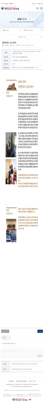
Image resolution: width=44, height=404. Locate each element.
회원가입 (40, 3)
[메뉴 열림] (41, 8)
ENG (12, 3)
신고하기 (6, 331)
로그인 (34, 3)
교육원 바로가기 (20, 394)
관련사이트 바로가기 (34, 394)
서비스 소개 (32, 381)
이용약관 (11, 381)
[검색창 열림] (37, 8)
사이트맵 (5, 3)
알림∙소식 (6, 30)
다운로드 (35, 67)
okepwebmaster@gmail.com (24, 386)
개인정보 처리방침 (21, 381)
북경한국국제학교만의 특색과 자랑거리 (22, 369)
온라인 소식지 (28, 30)
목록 (40, 331)
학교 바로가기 (7, 394)
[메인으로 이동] (10, 8)
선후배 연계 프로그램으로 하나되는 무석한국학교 (25, 363)
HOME (6, 45)
